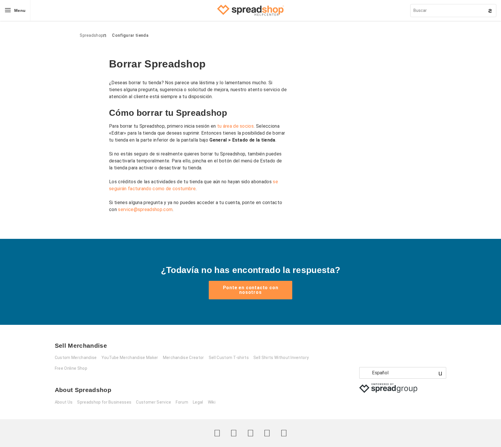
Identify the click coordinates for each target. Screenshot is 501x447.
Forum (182, 402)
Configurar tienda (130, 35)
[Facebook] (233, 433)
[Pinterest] (267, 433)
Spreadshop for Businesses (104, 402)
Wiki (211, 402)
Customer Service (153, 402)
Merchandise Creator (183, 357)
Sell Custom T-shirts (229, 357)
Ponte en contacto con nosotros (250, 290)
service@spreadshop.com (145, 209)
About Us (64, 402)
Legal (198, 402)
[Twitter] (217, 433)
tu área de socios (235, 126)
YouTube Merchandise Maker (129, 357)
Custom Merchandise (76, 357)
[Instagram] (250, 433)
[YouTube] (284, 433)
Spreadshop (91, 35)
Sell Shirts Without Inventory (281, 357)
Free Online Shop (71, 368)
